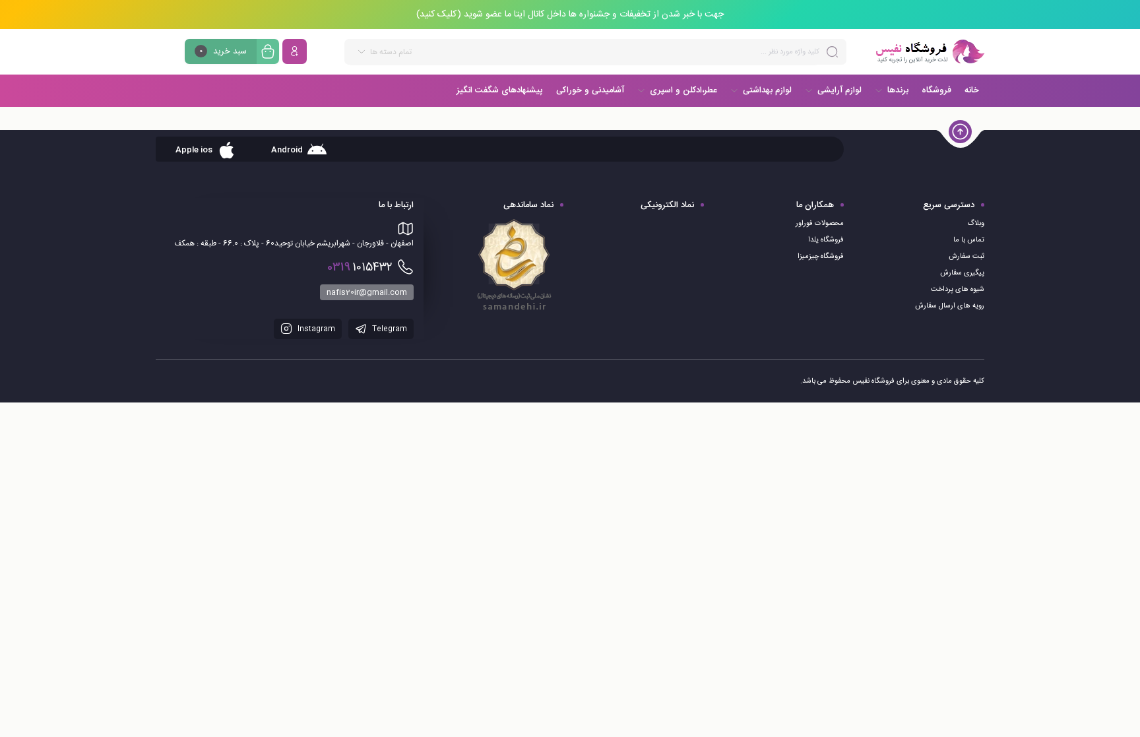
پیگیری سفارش (962, 273)
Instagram (315, 329)
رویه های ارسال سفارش (949, 306)
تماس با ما (968, 240)
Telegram (388, 329)
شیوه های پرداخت (957, 290)
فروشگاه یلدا (826, 240)
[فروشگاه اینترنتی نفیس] (929, 52)
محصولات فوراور (820, 224)
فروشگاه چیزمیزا (821, 257)
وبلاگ (975, 224)
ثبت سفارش (966, 257)
